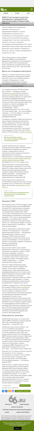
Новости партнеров (22, 412)
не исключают (25, 287)
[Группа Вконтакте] (6, 391)
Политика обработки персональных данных (17, 409)
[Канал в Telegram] (3, 391)
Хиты (28, 13)
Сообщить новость (23, 391)
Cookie (7, 412)
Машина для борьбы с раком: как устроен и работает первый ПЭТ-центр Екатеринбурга (15, 138)
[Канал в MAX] (12, 391)
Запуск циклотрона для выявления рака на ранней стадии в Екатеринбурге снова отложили (16, 194)
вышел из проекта (26, 132)
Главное (5, 13)
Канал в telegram (17, 407)
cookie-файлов (21, 425)
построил (12, 93)
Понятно (17, 428)
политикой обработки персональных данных (15, 423)
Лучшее (17, 13)
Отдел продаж (24, 404)
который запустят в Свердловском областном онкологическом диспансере (16, 159)
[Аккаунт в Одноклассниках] (9, 391)
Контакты (8, 404)
